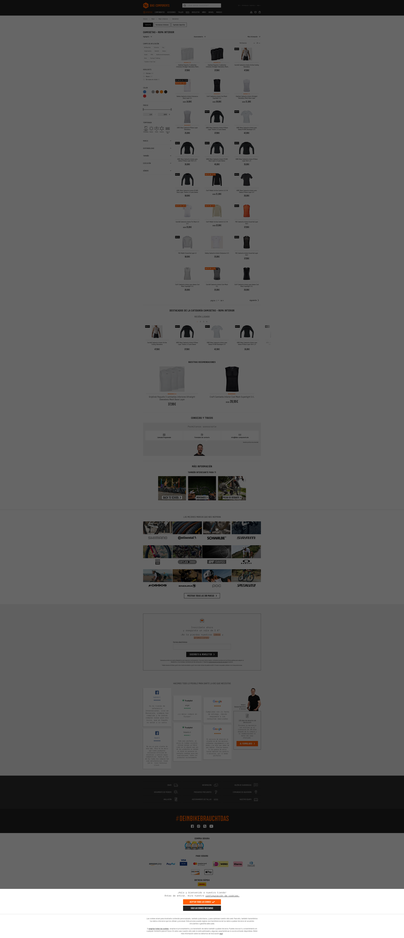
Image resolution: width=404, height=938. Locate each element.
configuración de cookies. (222, 895)
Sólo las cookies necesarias (202, 908)
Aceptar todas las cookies (200, 901)
